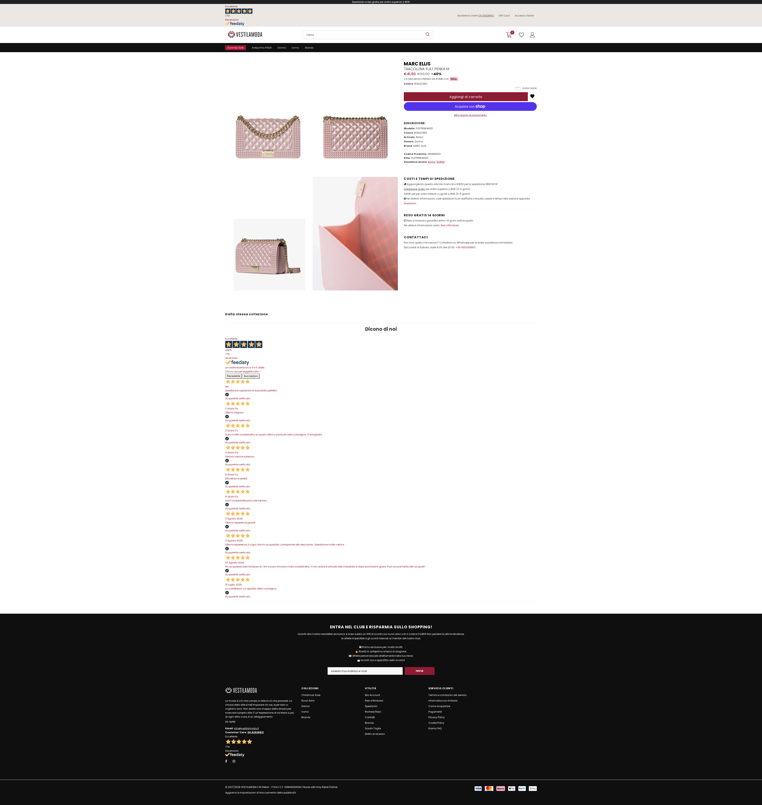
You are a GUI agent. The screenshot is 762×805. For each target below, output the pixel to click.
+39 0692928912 (465, 247)
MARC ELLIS (417, 63)
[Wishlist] (532, 96)
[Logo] (261, 34)
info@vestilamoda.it (246, 728)
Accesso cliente (524, 15)
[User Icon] (532, 34)
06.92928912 (486, 15)
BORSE (441, 162)
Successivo (251, 376)
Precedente (233, 376)
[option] (268, 176)
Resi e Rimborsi (450, 225)
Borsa (431, 162)
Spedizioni (410, 203)
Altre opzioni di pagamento (470, 115)
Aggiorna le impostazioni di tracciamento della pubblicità (260, 792)
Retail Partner (330, 787)
